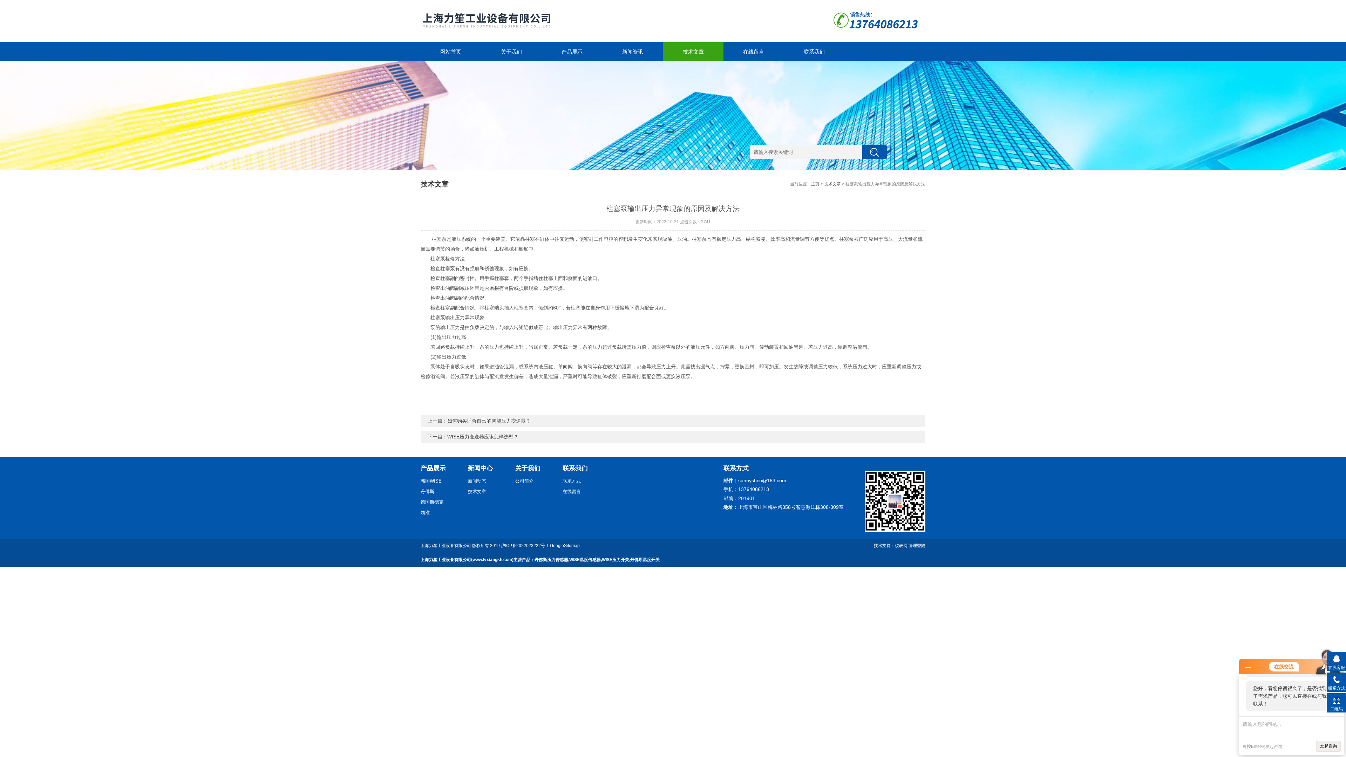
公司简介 (524, 481)
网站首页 (450, 52)
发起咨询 (1328, 746)
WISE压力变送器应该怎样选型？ (482, 436)
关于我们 (511, 52)
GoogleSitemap (565, 545)
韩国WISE (431, 481)
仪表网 (901, 545)
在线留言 (753, 52)
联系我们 (814, 52)
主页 (815, 184)
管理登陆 (917, 545)
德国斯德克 (432, 502)
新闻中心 (480, 468)
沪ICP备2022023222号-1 (525, 545)
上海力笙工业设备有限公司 (446, 545)
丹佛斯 (427, 491)
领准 (425, 512)
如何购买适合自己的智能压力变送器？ (489, 421)
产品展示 (572, 52)
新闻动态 (477, 481)
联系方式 (572, 481)
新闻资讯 (632, 52)
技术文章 (693, 52)
